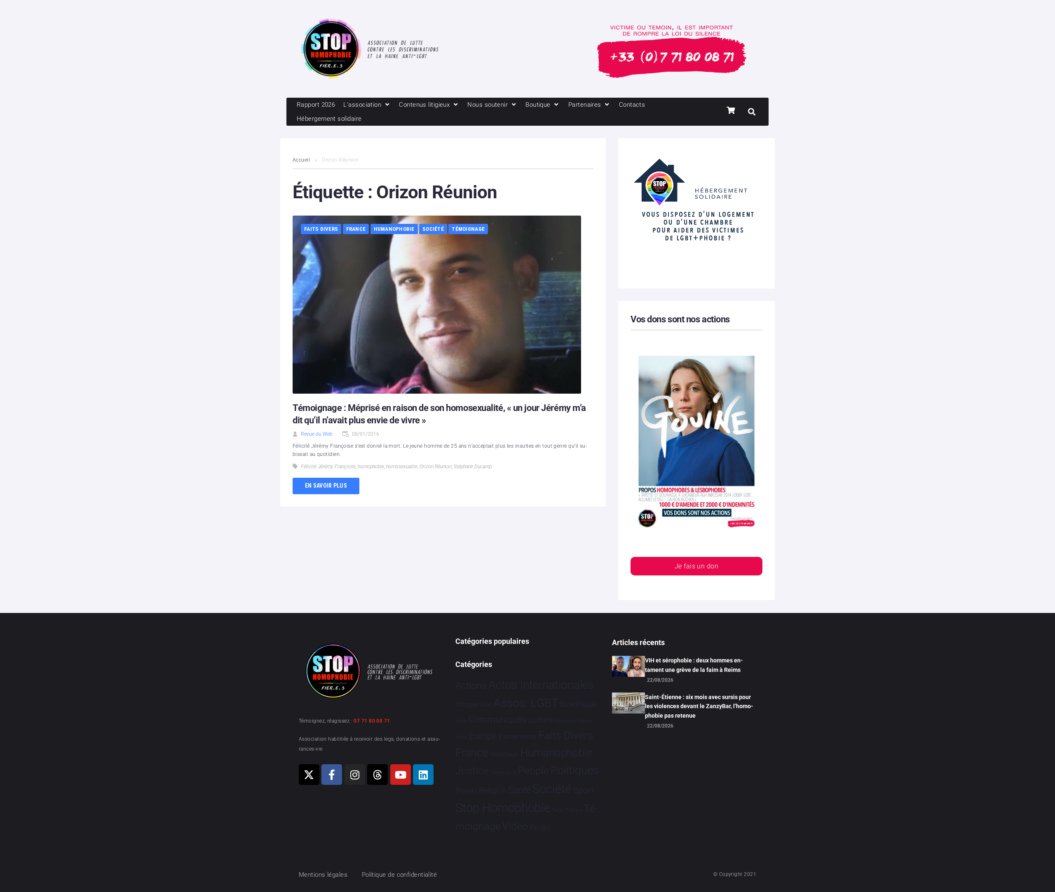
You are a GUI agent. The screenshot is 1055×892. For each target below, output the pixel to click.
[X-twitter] (309, 774)
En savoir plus (326, 485)
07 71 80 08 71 (372, 721)
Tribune (573, 810)
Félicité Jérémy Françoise (328, 466)
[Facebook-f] (331, 774)
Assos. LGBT (526, 703)
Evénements (518, 736)
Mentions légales (323, 874)
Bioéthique (578, 704)
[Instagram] (355, 774)
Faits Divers (321, 229)
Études (540, 827)
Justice (472, 771)
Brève (461, 721)
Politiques (575, 770)
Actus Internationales (541, 685)
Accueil (301, 160)
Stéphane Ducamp (473, 466)
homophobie (371, 466)
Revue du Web (317, 434)
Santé (519, 789)
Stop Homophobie (502, 808)
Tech (557, 810)
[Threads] (377, 774)
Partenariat (503, 772)
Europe (483, 736)
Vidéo (515, 826)
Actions (471, 685)
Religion (492, 790)
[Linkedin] (423, 774)
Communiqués (498, 719)
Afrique (466, 704)
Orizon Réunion (436, 466)
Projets (466, 791)
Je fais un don (696, 566)
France (356, 229)
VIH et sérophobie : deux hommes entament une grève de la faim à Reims (694, 665)
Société (433, 229)
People (533, 771)
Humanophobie (394, 229)
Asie (485, 705)
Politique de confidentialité (399, 874)
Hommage (504, 754)
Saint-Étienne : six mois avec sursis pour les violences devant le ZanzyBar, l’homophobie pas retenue (699, 706)
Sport (583, 790)
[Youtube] (400, 774)
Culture (540, 720)
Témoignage (468, 229)
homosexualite (401, 466)
